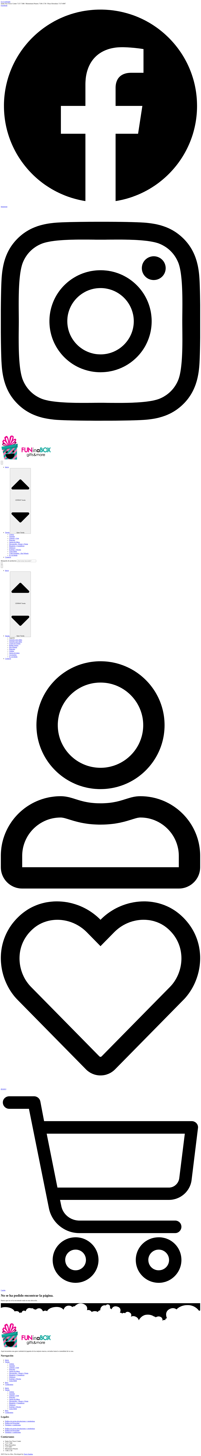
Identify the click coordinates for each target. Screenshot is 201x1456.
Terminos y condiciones (13, 1425)
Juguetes (12, 1366)
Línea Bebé (13, 1381)
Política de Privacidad (12, 1423)
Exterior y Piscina (15, 1379)
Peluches (12, 1369)
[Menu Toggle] (2, 463)
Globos (11, 1364)
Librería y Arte (14, 1367)
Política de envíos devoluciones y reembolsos (20, 1421)
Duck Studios (28, 1454)
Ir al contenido (5, 2)
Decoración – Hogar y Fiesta (18, 1373)
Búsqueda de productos (9, 561)
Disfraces (12, 1377)
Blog (6, 1383)
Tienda (7, 1362)
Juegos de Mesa (14, 1371)
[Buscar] (2, 563)
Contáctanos (9, 1384)
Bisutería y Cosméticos (16, 1375)
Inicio (7, 1360)
